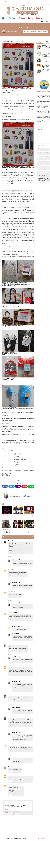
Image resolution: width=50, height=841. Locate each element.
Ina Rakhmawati (11, 569)
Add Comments (43, 31)
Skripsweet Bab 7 (18, 529)
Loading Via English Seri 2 (29, 516)
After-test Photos (18, 515)
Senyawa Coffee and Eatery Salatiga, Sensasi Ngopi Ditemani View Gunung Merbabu (46, 54)
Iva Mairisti (10, 665)
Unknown (10, 774)
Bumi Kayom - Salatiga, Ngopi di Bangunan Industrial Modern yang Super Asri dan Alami (46, 48)
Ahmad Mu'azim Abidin (12, 612)
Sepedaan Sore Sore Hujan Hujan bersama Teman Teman (7, 531)
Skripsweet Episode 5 (7, 515)
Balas (10, 552)
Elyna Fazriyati (11, 716)
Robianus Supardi (11, 540)
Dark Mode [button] (45, 21)
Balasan (9, 556)
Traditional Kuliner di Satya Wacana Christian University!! (29, 531)
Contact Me (41, 838)
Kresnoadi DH (11, 643)
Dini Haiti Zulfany (11, 591)
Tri (8, 744)
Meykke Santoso (14, 493)
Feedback (16, 812)
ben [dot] (10, 694)
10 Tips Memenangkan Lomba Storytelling (45, 60)
